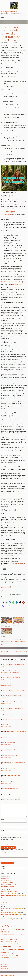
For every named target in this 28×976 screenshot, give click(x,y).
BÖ (16, 42)
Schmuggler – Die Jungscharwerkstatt (15, 719)
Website (3, 830)
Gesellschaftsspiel (6, 941)
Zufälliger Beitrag (8, 862)
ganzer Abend (21, 937)
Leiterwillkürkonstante (9, 260)
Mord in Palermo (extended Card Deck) (9, 895)
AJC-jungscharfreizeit (13, 926)
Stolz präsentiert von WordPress (7, 975)
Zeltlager (16, 955)
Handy (20, 941)
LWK (13, 641)
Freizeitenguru (7, 216)
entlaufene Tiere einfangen (19, 283)
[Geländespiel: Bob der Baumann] (6, 620)
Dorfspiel (5, 641)
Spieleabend (19, 949)
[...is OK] (5, 594)
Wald (21, 953)
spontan (4, 952)
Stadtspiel (3, 643)
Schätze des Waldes (17, 623)
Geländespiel (9, 641)
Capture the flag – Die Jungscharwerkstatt (16, 690)
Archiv (9, 929)
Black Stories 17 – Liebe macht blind (9, 914)
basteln (14, 929)
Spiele (17, 639)
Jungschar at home (5, 918)
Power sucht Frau (5, 899)
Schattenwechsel (5, 878)
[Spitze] (8, 594)
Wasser (24, 953)
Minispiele (16, 944)
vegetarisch (18, 953)
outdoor (23, 641)
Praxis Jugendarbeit (8, 212)
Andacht (4, 929)
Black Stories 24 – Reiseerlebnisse (8, 920)
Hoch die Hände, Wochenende (7, 886)
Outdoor (13, 639)
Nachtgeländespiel (18, 641)
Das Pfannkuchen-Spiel (6, 635)
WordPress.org (4, 968)
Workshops (10, 955)
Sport (9, 953)
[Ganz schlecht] (2, 594)
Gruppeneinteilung (7, 436)
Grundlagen (15, 941)
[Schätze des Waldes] (18, 620)
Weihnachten (4, 955)
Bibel (23, 929)
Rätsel (3, 949)
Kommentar (4, 803)
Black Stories (5, 932)
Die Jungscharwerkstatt (9, 12)
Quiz (20, 946)
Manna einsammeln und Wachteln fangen (11, 281)
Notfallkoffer (6, 946)
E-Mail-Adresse (5, 825)
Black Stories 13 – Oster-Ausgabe (8, 908)
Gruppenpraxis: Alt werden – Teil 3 (8, 884)
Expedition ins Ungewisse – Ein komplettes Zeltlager (12, 901)
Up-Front (13, 953)
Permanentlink (4, 644)
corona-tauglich (7, 934)
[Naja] (3, 594)
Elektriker (13, 937)
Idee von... (3, 944)
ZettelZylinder (13, 957)
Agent (2, 926)
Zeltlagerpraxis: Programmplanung (9, 904)
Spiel (11, 949)
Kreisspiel (7, 944)
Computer (12, 932)
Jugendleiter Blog (8, 214)
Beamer (19, 929)
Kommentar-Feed (5, 966)
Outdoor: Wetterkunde (6, 880)
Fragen (16, 937)
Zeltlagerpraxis (5, 957)
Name (3, 819)
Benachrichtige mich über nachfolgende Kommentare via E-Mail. (11, 838)
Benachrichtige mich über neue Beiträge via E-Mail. (13, 844)
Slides (8, 950)
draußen (3, 937)
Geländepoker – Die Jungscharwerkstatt (15, 715)
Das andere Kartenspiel (6, 912)
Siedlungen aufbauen (17, 284)
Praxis (17, 946)
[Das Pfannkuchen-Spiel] (6, 631)
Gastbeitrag (5, 939)
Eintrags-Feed (4, 964)
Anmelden (3, 962)
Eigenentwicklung (8, 937)
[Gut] (6, 594)
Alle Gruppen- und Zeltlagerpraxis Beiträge (11, 591)
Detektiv (17, 935)
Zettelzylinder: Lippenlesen (7, 882)
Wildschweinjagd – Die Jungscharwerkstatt (16, 731)
